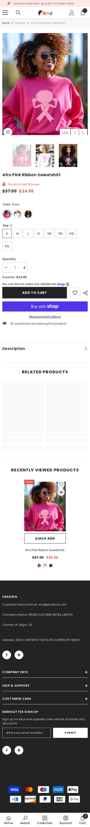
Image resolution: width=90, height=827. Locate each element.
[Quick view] (61, 492)
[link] (75, 292)
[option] (45, 84)
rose (39, 565)
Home (5, 23)
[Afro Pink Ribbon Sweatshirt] (45, 506)
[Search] (18, 12)
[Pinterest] (19, 655)
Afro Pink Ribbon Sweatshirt (44, 550)
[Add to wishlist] (61, 484)
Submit (70, 732)
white (45, 565)
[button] (75, 133)
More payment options (45, 317)
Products (20, 23)
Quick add (45, 538)
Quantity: (9, 259)
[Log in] (71, 12)
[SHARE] (84, 292)
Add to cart (34, 292)
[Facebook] (6, 655)
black (50, 565)
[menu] (5, 12)
